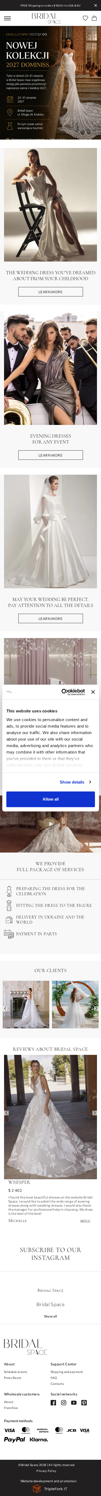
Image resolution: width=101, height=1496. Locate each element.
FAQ (54, 1377)
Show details (72, 782)
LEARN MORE (50, 292)
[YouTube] (73, 1402)
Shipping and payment (67, 1371)
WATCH (85, 1220)
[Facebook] (53, 1402)
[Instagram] (63, 1402)
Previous (5, 1008)
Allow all (51, 799)
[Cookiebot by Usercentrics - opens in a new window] (63, 692)
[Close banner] (93, 692)
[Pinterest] (84, 1402)
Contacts (57, 1383)
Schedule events (15, 1371)
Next (96, 1008)
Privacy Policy (46, 1470)
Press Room (13, 1377)
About (8, 1401)
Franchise (11, 1407)
